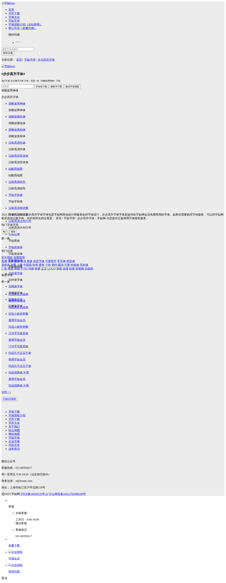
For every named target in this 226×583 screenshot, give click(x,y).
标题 (37, 268)
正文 (44, 268)
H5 (26, 268)
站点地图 (14, 430)
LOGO (51, 268)
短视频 (79, 268)
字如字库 (14, 20)
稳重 (13, 264)
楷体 (29, 261)
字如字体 (14, 437)
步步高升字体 (46, 59)
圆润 (61, 264)
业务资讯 (14, 448)
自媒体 (89, 268)
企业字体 (14, 441)
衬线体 (75, 264)
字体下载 (14, 411)
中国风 (27, 264)
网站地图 (14, 433)
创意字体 (38, 261)
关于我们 (14, 426)
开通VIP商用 (9, 399)
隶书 (23, 261)
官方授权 (7, 257)
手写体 (61, 261)
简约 (54, 264)
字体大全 (14, 17)
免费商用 (19, 257)
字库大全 (14, 422)
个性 (48, 264)
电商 (10, 268)
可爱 (67, 264)
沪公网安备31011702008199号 (67, 493)
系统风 (5, 264)
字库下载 (14, 13)
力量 (20, 264)
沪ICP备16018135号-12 (34, 493)
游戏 (59, 268)
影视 (72, 268)
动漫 (65, 268)
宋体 (10, 261)
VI (21, 268)
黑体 (4, 261)
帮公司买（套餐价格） (22, 28)
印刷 (31, 268)
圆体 (17, 261)
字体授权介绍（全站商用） (25, 24)
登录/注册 (8, 53)
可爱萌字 (50, 261)
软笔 (35, 264)
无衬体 (84, 264)
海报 (17, 268)
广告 (4, 268)
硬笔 (41, 264)
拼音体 (70, 261)
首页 (11, 9)
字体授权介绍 (16, 415)
